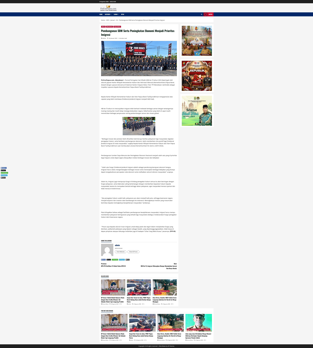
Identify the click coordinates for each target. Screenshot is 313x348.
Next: (159, 266)
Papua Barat (117, 26)
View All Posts (133, 252)
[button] (4, 180)
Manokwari (109, 26)
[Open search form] (201, 14)
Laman (115, 14)
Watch (210, 14)
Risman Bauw (105, 304)
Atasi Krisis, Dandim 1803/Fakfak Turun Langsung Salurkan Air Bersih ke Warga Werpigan (164, 300)
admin (104, 38)
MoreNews (162, 346)
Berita (103, 26)
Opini (122, 14)
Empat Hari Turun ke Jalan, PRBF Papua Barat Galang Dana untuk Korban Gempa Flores (139, 300)
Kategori (107, 14)
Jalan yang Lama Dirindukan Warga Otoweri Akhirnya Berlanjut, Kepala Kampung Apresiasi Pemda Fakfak (198, 336)
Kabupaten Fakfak (112, 291)
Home (100, 14)
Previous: (113, 265)
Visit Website (121, 252)
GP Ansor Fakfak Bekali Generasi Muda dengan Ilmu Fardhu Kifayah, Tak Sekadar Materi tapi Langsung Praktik (112, 300)
